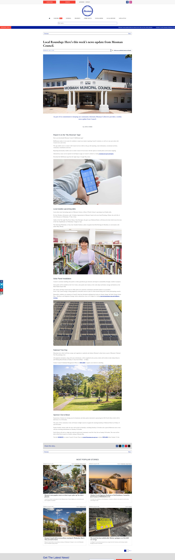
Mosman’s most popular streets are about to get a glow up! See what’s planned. (79, 27)
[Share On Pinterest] (1, 290)
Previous (46, 33)
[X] (120, 446)
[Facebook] (117, 446)
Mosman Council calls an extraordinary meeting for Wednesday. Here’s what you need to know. (64, 538)
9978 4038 (82, 362)
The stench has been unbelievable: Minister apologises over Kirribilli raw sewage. (109, 538)
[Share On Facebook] (1, 281)
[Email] (129, 446)
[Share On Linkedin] (1, 287)
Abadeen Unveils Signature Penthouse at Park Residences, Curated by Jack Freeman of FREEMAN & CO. (122, 27)
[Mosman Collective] (87, 6)
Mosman (81, 463)
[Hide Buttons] (0, 295)
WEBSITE (61, 437)
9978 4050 (105, 437)
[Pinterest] (126, 446)
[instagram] (130, 2)
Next (129, 33)
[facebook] (127, 2)
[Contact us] (1, 293)
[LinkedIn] (123, 446)
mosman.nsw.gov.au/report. (106, 153)
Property (130, 463)
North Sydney (77, 463)
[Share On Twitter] (1, 284)
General (84, 463)
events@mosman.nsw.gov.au (90, 437)
